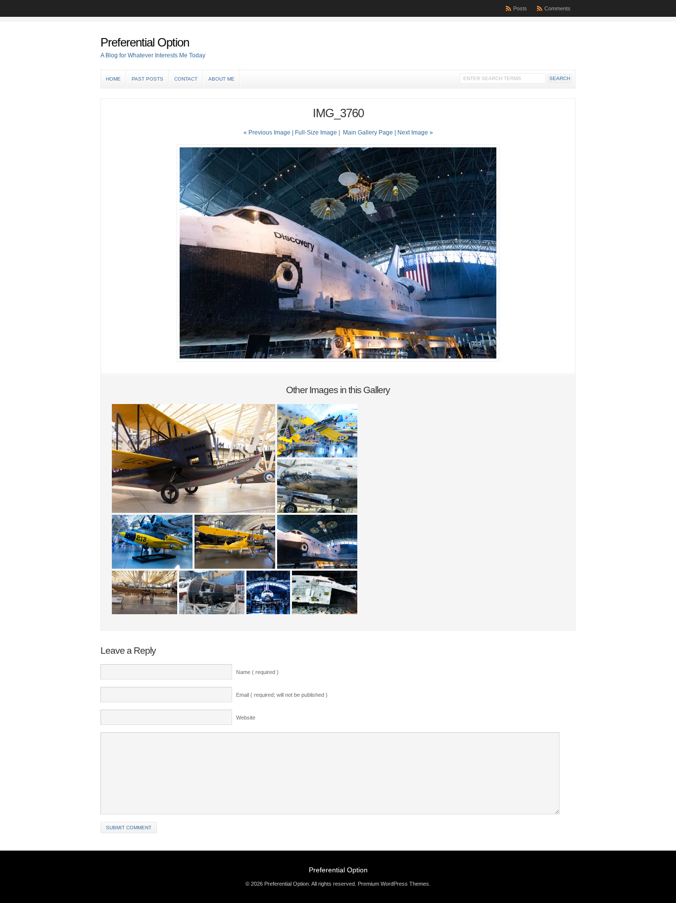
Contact (185, 79)
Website (245, 718)
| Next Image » (413, 132)
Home (113, 79)
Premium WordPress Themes (393, 884)
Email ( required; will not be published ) (282, 695)
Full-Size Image (316, 132)
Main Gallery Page (368, 132)
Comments (557, 8)
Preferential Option (144, 42)
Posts (520, 8)
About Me (221, 79)
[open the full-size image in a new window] (338, 359)
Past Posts (147, 79)
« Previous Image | (269, 132)
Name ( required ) (257, 672)
